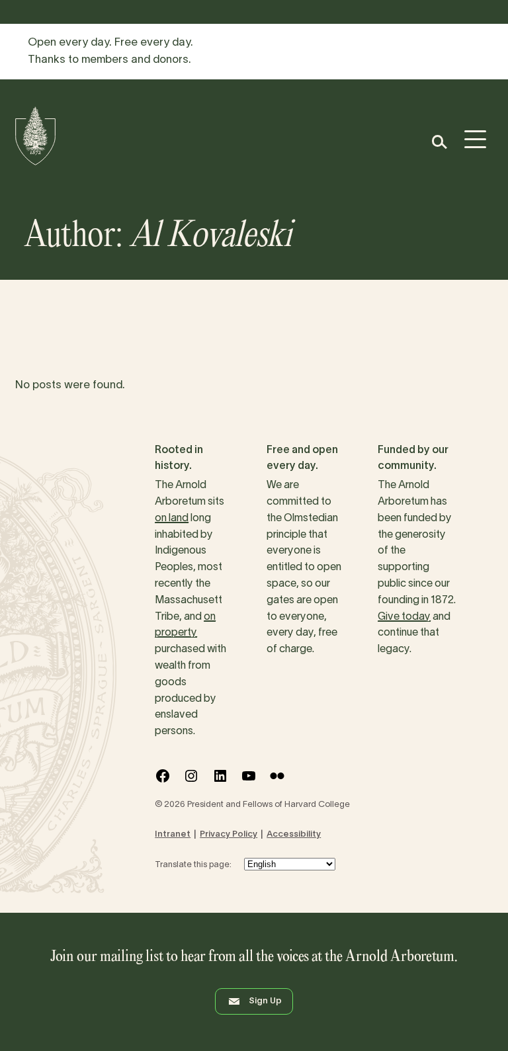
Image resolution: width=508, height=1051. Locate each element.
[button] (438, 141)
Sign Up (265, 1001)
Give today (404, 617)
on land (172, 518)
